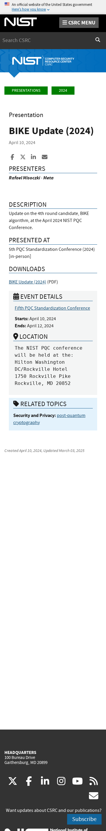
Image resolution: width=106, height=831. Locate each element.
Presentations (26, 90)
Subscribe (84, 819)
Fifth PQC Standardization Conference (52, 308)
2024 (63, 90)
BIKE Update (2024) (27, 282)
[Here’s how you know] (53, 7)
